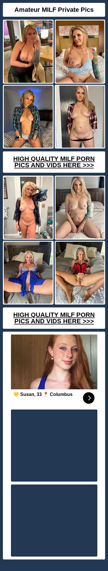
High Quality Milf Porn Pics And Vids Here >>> (54, 162)
